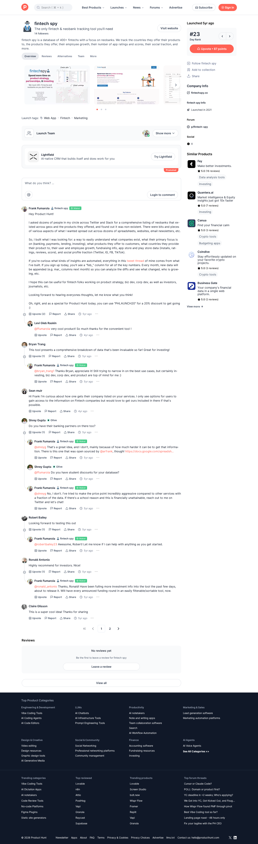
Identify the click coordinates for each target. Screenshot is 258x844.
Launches (117, 7)
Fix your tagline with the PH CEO (203, 823)
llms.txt (170, 837)
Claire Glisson (38, 606)
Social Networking (85, 745)
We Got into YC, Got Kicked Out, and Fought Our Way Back (209, 801)
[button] (93, 56)
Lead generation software (198, 713)
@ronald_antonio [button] (45, 586)
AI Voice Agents (192, 745)
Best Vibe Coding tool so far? (201, 811)
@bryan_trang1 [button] (44, 371)
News (137, 7)
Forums (155, 7)
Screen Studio (138, 789)
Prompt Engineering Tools (90, 722)
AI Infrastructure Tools (88, 717)
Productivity (136, 707)
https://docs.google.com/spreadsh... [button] (149, 451)
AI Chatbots (82, 713)
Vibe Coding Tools (31, 713)
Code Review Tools (32, 800)
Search (133, 727)
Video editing (29, 745)
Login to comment (162, 195)
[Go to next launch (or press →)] (229, 36)
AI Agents (189, 739)
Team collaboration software (145, 722)
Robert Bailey (38, 517)
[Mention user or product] (29, 195)
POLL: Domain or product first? (202, 789)
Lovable (80, 783)
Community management (89, 755)
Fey (200, 161)
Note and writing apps (142, 717)
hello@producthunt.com (205, 837)
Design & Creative (32, 739)
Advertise (175, 7)
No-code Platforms (32, 806)
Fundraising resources (142, 750)
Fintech (65, 118)
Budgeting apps (209, 243)
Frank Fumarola (39, 208)
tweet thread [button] (135, 261)
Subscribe (205, 7)
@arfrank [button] (106, 451)
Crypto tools (207, 236)
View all (101, 683)
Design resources (31, 750)
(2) (38, 313)
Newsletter (62, 837)
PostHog (80, 800)
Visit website (169, 28)
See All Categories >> (196, 751)
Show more (163, 133)
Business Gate (207, 283)
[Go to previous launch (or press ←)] (222, 36)
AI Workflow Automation (143, 732)
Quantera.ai (205, 192)
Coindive (204, 251)
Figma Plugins (29, 811)
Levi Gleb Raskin (45, 323)
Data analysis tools (212, 177)
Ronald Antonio (39, 559)
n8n (78, 789)
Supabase (81, 823)
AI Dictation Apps (31, 789)
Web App (50, 118)
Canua (202, 220)
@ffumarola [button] (42, 328)
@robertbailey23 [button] (45, 544)
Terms (100, 837)
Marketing (81, 118)
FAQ (92, 837)
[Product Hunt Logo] (24, 7)
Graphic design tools (33, 755)
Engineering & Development (38, 707)
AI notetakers (137, 713)
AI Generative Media (33, 760)
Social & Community (87, 739)
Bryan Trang (37, 344)
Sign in (229, 7)
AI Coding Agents (31, 717)
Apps (74, 837)
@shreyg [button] (40, 447)
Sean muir (35, 390)
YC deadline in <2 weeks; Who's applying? (208, 794)
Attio (78, 794)
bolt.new (135, 794)
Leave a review (101, 666)
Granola (80, 811)
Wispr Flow (136, 800)
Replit (133, 811)
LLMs (78, 707)
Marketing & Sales (194, 707)
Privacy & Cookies (117, 837)
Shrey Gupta (37, 420)
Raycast (80, 817)
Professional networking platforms (95, 750)
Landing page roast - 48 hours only (204, 817)
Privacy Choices (140, 837)
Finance (134, 739)
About (83, 837)
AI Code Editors (30, 722)
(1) (38, 356)
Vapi (78, 806)
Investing (205, 184)
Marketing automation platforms (201, 717)
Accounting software (141, 745)
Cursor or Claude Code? (198, 783)
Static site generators (33, 817)
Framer (134, 806)
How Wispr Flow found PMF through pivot (208, 806)
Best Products (91, 7)
